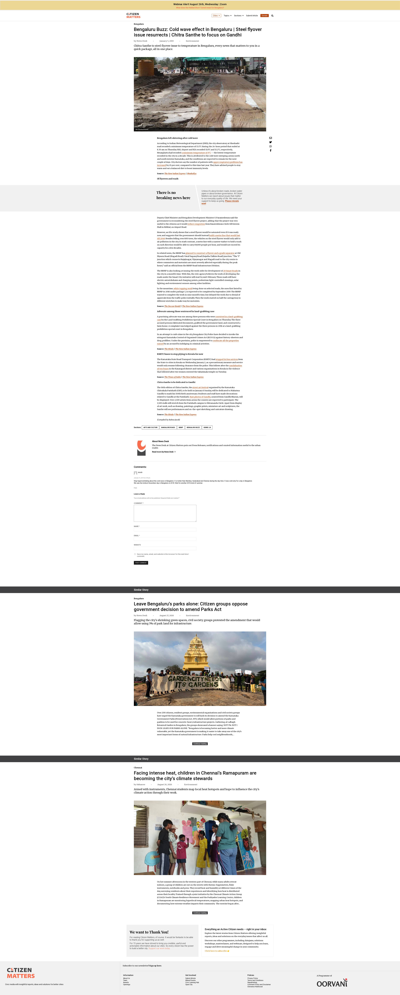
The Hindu (169, 349)
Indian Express (179, 173)
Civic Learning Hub (192, 982)
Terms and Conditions (255, 980)
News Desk (142, 41)
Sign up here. (155, 965)
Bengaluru (139, 24)
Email (137, 536)
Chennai (138, 767)
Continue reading (200, 744)
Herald (178, 306)
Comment (139, 503)
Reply (135, 488)
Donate (265, 15)
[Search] (272, 16)
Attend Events (190, 980)
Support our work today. (159, 948)
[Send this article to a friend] (270, 138)
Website (137, 545)
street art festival (200, 387)
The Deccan (169, 306)
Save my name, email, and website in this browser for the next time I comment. (163, 555)
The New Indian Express (185, 349)
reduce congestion (196, 224)
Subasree (141, 784)
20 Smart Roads (230, 271)
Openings (126, 985)
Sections (238, 15)
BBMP (181, 427)
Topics (227, 15)
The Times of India (172, 377)
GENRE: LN (207, 427)
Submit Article (252, 15)
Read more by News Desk (163, 452)
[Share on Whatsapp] (270, 146)
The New (168, 173)
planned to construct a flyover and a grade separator (210, 253)
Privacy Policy (253, 978)
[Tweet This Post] (270, 142)
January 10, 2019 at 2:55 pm (142, 478)
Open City (188, 985)
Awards (126, 982)
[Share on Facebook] (270, 150)
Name (137, 526)
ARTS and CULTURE (150, 427)
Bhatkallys (191, 173)
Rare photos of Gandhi (200, 397)
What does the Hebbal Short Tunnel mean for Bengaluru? (200, 8)
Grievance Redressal (255, 987)
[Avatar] (141, 448)
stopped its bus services (227, 359)
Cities (215, 15)
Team (125, 980)
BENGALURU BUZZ (193, 427)
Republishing (252, 982)
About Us (126, 978)
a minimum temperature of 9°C (196, 153)
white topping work (183, 288)
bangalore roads (168, 427)
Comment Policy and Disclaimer (259, 985)
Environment (192, 41)
